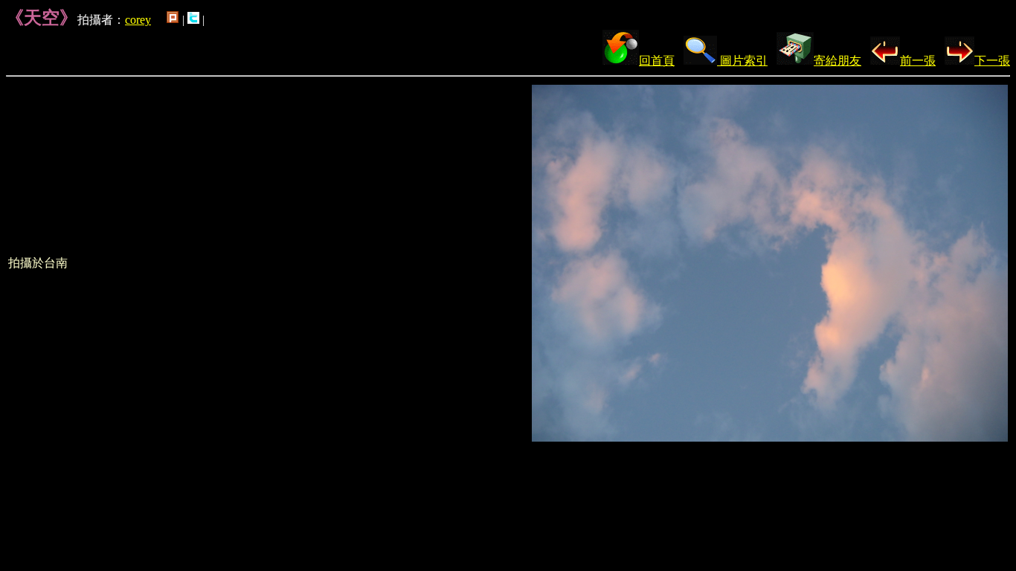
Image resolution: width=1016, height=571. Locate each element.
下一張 (992, 60)
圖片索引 (742, 60)
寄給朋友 (837, 60)
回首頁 (657, 60)
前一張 (918, 60)
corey (138, 19)
